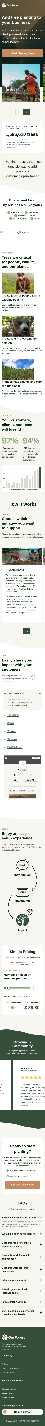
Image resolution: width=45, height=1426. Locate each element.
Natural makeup (8, 1393)
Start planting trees (22, 53)
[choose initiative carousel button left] (18, 631)
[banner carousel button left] (18, 112)
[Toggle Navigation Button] (39, 5)
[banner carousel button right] (26, 112)
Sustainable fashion (9, 1389)
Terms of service (8, 1372)
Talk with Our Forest (22, 1184)
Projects (5, 1364)
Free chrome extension (10, 1368)
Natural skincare (8, 1397)
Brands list (5, 1385)
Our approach (7, 1360)
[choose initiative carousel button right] (26, 631)
